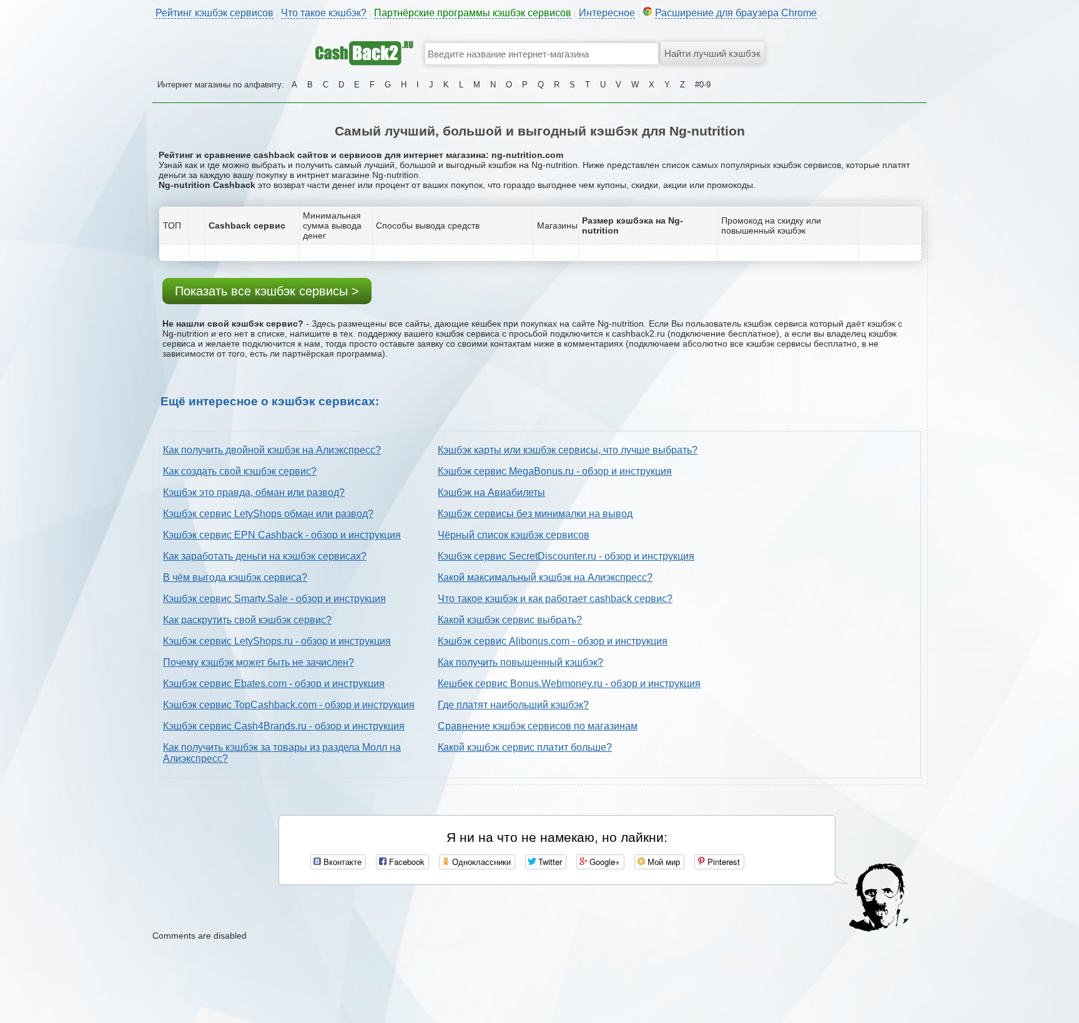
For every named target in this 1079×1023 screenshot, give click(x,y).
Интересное (607, 12)
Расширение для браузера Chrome (736, 12)
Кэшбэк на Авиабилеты (491, 492)
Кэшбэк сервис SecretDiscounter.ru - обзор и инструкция (566, 556)
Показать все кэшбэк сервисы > (267, 291)
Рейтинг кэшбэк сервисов (214, 12)
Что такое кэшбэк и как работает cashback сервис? (555, 598)
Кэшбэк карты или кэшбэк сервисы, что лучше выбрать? (567, 450)
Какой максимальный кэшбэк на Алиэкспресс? (545, 577)
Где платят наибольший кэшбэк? (513, 704)
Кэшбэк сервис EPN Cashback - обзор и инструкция (282, 535)
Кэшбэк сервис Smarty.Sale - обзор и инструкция (274, 598)
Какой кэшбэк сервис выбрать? (510, 620)
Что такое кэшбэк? (324, 12)
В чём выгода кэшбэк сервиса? (235, 577)
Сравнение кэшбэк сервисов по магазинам (538, 726)
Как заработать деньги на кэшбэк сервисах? (265, 556)
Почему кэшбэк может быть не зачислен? (258, 662)
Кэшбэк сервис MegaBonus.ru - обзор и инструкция (555, 471)
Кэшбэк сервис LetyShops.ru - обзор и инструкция (277, 641)
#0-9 (703, 84)
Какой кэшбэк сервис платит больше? (525, 747)
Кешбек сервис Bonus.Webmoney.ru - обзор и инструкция (569, 683)
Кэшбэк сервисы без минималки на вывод (535, 513)
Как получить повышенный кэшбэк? (520, 662)
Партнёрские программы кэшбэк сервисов (472, 12)
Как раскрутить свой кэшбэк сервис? (247, 620)
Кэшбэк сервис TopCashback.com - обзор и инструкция (289, 704)
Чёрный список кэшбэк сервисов (513, 535)
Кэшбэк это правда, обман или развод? (254, 492)
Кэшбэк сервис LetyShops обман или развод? (268, 513)
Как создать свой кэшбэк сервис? (240, 471)
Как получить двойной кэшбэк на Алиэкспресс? (272, 450)
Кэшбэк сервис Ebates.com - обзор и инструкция (274, 683)
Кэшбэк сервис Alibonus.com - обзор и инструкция (553, 641)
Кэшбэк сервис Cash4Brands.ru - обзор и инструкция (284, 726)
